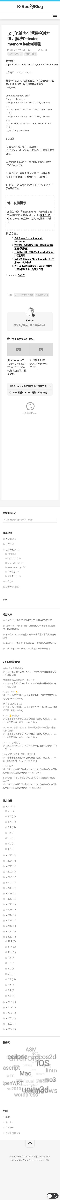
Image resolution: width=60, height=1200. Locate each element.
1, (33, 50)
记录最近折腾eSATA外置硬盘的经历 (38, 364)
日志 (8, 544)
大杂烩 (9, 539)
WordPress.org (13, 1133)
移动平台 (11, 576)
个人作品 (11, 572)
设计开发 (10, 549)
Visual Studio (42, 295)
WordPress (28, 1160)
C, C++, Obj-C (15, 53)
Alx (47, 1160)
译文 (8, 581)
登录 (8, 1116)
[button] (53, 1196)
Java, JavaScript (15, 567)
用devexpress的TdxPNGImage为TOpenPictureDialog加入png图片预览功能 (16, 367)
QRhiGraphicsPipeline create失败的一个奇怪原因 (28, 648)
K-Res (44, 50)
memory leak (22, 95)
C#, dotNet (12, 558)
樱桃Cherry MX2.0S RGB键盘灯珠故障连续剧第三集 (29, 620)
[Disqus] (30, 455)
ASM (10, 554)
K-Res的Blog (30, 6)
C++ (17, 295)
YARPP (21, 275)
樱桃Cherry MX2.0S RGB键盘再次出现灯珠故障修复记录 (31, 643)
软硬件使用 (30, 53)
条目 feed (10, 1122)
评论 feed (10, 1127)
